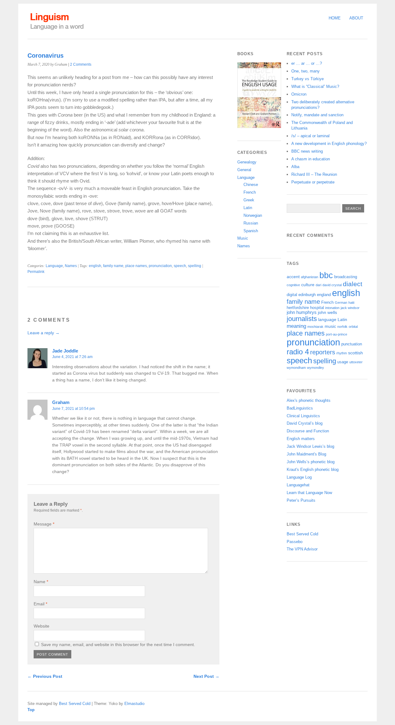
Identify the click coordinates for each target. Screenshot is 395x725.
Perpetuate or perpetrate (313, 182)
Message (44, 523)
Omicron (298, 94)
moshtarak (315, 326)
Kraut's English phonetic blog (313, 469)
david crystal (332, 285)
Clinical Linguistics (303, 416)
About (356, 18)
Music (242, 238)
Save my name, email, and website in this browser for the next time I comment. (118, 644)
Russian (250, 223)
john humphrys (302, 312)
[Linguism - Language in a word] (56, 30)
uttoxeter (356, 362)
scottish (355, 352)
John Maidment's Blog (306, 454)
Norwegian (252, 215)
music (330, 326)
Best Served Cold (302, 534)
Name (41, 581)
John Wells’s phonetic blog (311, 461)
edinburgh (307, 295)
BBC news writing (307, 151)
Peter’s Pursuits (301, 500)
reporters (322, 352)
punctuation (351, 344)
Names (71, 266)
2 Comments (80, 64)
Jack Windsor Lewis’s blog (310, 446)
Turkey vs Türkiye (307, 78)
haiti (351, 302)
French (249, 192)
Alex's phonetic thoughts (309, 400)
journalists (302, 319)
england (324, 295)
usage (342, 362)
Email (40, 603)
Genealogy (246, 162)
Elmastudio (134, 703)
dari (318, 285)
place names (136, 266)
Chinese (250, 184)
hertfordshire (298, 308)
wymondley (315, 367)
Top (31, 709)
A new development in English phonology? (329, 143)
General (244, 169)
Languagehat (298, 485)
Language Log (299, 477)
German (341, 302)
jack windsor (350, 308)
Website (41, 626)
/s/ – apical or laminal (310, 136)
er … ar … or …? (306, 63)
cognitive (293, 285)
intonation (332, 308)
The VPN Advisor (302, 549)
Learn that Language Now (309, 492)
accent (293, 276)
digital (292, 295)
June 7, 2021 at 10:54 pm (73, 408)
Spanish (250, 231)
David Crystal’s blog (304, 423)
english (95, 266)
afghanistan (309, 277)
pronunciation (160, 266)
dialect (352, 283)
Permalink (35, 272)
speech (180, 266)
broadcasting (345, 277)
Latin (247, 207)
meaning (296, 326)
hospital (317, 308)
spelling (194, 266)
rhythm (341, 353)
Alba (295, 166)
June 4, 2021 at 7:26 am (72, 357)
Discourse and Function (308, 431)
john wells (327, 312)
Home (335, 18)
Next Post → (206, 676)
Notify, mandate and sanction (317, 115)
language (327, 319)
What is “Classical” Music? (315, 86)
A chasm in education (310, 159)
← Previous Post (44, 676)
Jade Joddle (65, 350)
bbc (326, 275)
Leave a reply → (43, 332)
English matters (301, 438)
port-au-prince (336, 334)
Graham (60, 402)
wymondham (296, 367)
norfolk (342, 326)
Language (54, 266)
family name (113, 266)
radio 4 (298, 352)
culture (307, 284)
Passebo (294, 541)
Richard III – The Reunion (314, 174)
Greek (248, 200)
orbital (353, 326)
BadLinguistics (300, 408)
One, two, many (305, 71)
